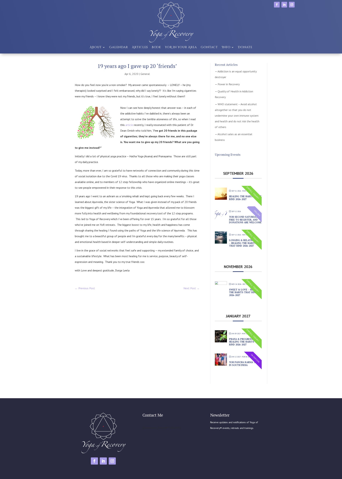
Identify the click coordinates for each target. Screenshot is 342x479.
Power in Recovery (229, 84)
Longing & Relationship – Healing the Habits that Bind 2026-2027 (244, 243)
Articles (140, 47)
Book (156, 47)
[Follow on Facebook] (277, 4)
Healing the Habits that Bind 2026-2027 (245, 198)
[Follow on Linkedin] (284, 4)
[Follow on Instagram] (292, 4)
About (96, 47)
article (129, 125)
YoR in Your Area (181, 47)
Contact (209, 47)
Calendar (118, 47)
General (145, 74)
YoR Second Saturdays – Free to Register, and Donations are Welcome (245, 219)
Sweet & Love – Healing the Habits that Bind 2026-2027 (244, 292)
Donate (245, 47)
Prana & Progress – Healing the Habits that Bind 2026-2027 (245, 341)
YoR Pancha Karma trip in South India (244, 364)
